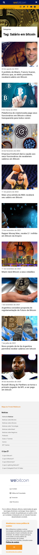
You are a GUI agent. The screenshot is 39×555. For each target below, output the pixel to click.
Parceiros (15, 502)
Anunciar (15, 498)
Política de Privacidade (18, 493)
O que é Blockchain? (8, 462)
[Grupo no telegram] (34, 7)
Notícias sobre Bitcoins (9, 420)
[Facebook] (27, 7)
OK (14, 547)
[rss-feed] (27, 11)
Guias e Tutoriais (7, 439)
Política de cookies (12, 542)
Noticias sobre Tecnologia (10, 426)
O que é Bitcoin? (7, 456)
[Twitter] (24, 7)
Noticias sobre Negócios (9, 432)
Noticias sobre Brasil (8, 429)
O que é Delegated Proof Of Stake (12, 468)
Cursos (4, 442)
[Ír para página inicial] (19, 2)
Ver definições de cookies (14, 552)
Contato (14, 489)
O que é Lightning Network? (10, 465)
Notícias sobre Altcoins (9, 423)
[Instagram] (20, 7)
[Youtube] (31, 7)
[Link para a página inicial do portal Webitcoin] (19, 480)
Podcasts (5, 436)
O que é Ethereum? (8, 459)
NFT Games (6, 445)
